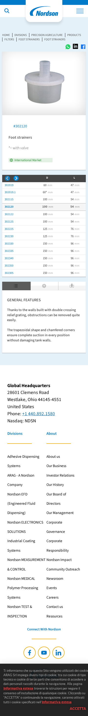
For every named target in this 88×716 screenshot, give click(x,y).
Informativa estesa (18, 688)
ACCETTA (78, 708)
